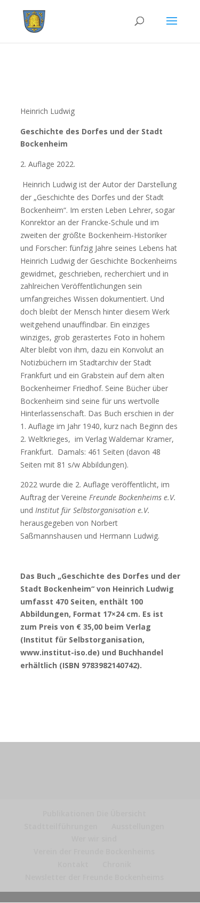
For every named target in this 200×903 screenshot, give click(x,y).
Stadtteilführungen (61, 826)
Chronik (116, 864)
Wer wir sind (94, 838)
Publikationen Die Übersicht (94, 813)
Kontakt (73, 864)
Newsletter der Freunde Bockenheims (94, 877)
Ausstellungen (137, 826)
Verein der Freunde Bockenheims (94, 851)
